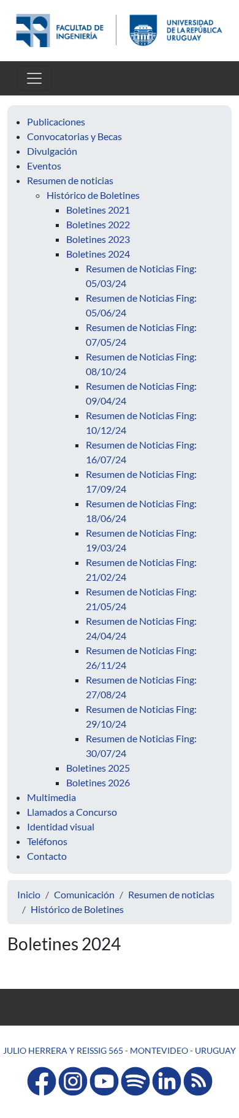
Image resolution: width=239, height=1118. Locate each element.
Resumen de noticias (70, 180)
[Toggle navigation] (34, 78)
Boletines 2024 (98, 253)
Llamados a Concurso (72, 812)
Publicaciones (56, 121)
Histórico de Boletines (93, 195)
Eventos (44, 165)
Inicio (28, 894)
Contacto (47, 856)
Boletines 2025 (98, 767)
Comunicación (84, 894)
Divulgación (52, 151)
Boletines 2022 (98, 224)
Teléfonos (47, 841)
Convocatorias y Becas (74, 136)
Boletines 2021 (98, 209)
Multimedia (51, 797)
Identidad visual (60, 826)
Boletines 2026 (98, 782)
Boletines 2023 (98, 239)
